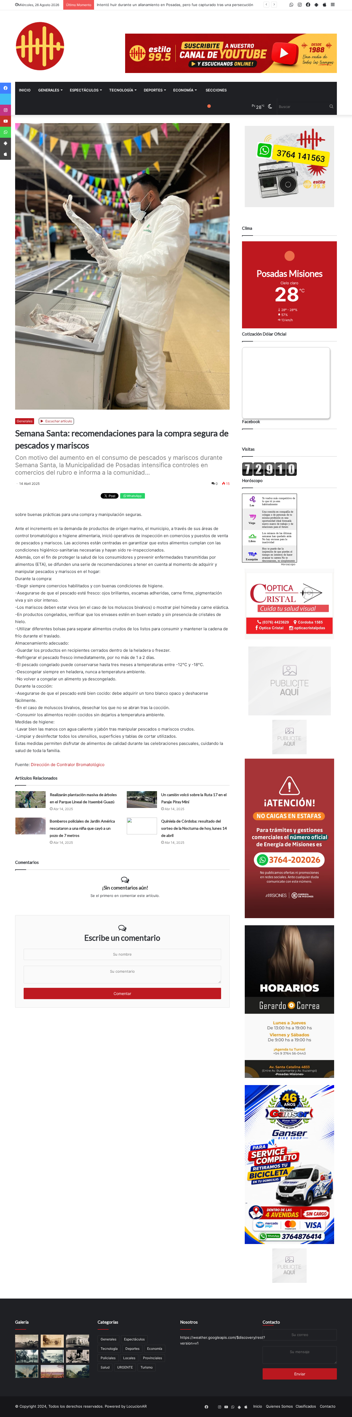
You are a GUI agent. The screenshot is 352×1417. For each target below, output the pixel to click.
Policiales (108, 1358)
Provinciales (152, 1358)
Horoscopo (288, 564)
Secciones (216, 90)
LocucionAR (137, 1406)
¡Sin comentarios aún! (125, 888)
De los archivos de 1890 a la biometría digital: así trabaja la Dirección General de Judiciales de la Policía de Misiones (196, 4)
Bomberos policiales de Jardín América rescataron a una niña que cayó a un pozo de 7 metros (82, 828)
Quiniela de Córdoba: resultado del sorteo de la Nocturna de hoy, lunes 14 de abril (194, 828)
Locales (129, 1358)
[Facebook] (5, 88)
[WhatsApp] (5, 132)
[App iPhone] (5, 154)
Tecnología (121, 90)
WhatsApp (134, 496)
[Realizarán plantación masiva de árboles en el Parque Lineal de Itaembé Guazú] (30, 799)
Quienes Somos (279, 1406)
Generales (48, 90)
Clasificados (306, 1406)
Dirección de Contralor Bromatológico (68, 764)
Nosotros (189, 1321)
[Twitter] (5, 99)
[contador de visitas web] (269, 474)
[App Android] (5, 143)
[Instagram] (5, 110)
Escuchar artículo (58, 421)
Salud (105, 1367)
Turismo (147, 1367)
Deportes (153, 90)
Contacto (271, 1321)
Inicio (25, 90)
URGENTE (125, 1367)
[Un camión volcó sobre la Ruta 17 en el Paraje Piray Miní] (142, 799)
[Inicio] (40, 46)
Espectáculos (84, 90)
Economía (183, 90)
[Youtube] (5, 121)
